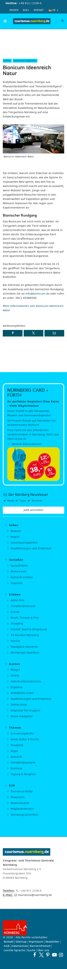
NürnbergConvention (24, 814)
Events (14, 612)
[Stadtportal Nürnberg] (33, 927)
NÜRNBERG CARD (22, 693)
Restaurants (18, 571)
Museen (15, 531)
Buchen (14, 664)
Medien (13, 10)
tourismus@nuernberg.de (34, 895)
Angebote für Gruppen (25, 710)
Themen (14, 727)
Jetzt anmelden (33, 510)
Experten (16, 583)
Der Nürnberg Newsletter (27, 495)
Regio (14, 751)
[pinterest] (47, 955)
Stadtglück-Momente (24, 646)
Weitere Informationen (26, 444)
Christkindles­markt (22, 762)
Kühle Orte (17, 600)
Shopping (16, 623)
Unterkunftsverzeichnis (25, 681)
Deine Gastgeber (21, 716)
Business (16, 768)
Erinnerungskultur (22, 733)
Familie (15, 641)
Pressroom (17, 797)
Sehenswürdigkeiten (23, 542)
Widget (15, 669)
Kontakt (39, 10)
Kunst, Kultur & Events (24, 739)
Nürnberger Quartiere (24, 652)
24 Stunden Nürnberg (24, 635)
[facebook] (34, 955)
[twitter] (41, 955)
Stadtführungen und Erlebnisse (30, 548)
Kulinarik (16, 756)
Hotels (14, 675)
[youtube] (54, 955)
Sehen (13, 525)
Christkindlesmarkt (22, 606)
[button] (13, 333)
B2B (25, 10)
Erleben (14, 594)
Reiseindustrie (19, 803)
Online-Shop (18, 704)
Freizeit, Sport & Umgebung (28, 629)
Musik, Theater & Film (24, 617)
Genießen (15, 560)
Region (15, 536)
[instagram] (61, 955)
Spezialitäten (19, 565)
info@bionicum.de (37, 293)
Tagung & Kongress (23, 774)
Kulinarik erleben (21, 577)
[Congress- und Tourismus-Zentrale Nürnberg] (31, 21)
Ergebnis (16, 687)
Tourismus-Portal (21, 791)
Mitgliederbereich (22, 808)
